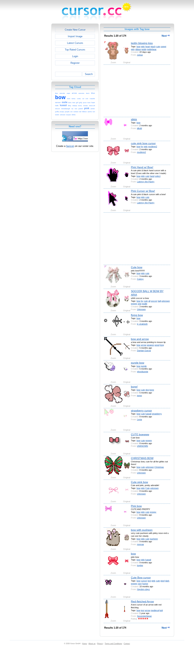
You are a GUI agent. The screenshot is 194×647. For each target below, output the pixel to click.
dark (167, 581)
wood (157, 345)
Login (75, 56)
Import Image (75, 36)
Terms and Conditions (113, 644)
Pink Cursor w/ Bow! (143, 190)
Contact (127, 644)
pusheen (154, 539)
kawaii (148, 414)
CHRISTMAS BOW (142, 458)
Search (89, 74)
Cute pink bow (139, 482)
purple (144, 366)
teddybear (151, 49)
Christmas (159, 467)
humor (145, 583)
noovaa (140, 544)
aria (139, 304)
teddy (144, 49)
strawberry (157, 414)
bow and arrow (140, 338)
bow (138, 46)
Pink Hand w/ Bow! (142, 167)
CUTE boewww (140, 434)
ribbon (138, 49)
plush (153, 46)
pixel (162, 581)
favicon (70, 146)
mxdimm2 (152, 146)
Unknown (141, 309)
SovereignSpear (144, 616)
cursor (144, 581)
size (140, 583)
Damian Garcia (144, 350)
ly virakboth (142, 324)
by (142, 146)
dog (147, 390)
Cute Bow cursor (141, 577)
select (157, 176)
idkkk (134, 119)
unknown (165, 301)
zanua (140, 55)
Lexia (139, 419)
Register (75, 62)
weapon (150, 345)
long (162, 345)
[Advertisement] (35, 80)
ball (159, 301)
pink (143, 46)
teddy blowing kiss (142, 43)
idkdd (139, 128)
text (149, 581)
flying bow (137, 315)
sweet (163, 46)
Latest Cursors (75, 43)
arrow (143, 345)
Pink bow (136, 506)
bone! (134, 386)
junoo (139, 395)
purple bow (137, 362)
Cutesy (140, 279)
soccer (154, 301)
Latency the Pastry (145, 181)
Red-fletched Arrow (142, 601)
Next (164, 35)
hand (152, 176)
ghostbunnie (142, 371)
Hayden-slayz (143, 589)
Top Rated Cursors (75, 49)
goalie (144, 304)
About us (91, 644)
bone (151, 390)
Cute (147, 488)
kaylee (140, 565)
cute (158, 46)
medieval (155, 610)
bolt (161, 610)
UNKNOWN (142, 446)
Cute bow (136, 267)
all (149, 301)
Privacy (100, 644)
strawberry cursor (141, 410)
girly (133, 49)
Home (84, 644)
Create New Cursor (75, 29)
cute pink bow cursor (143, 143)
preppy (134, 304)
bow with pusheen (142, 529)
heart (147, 46)
